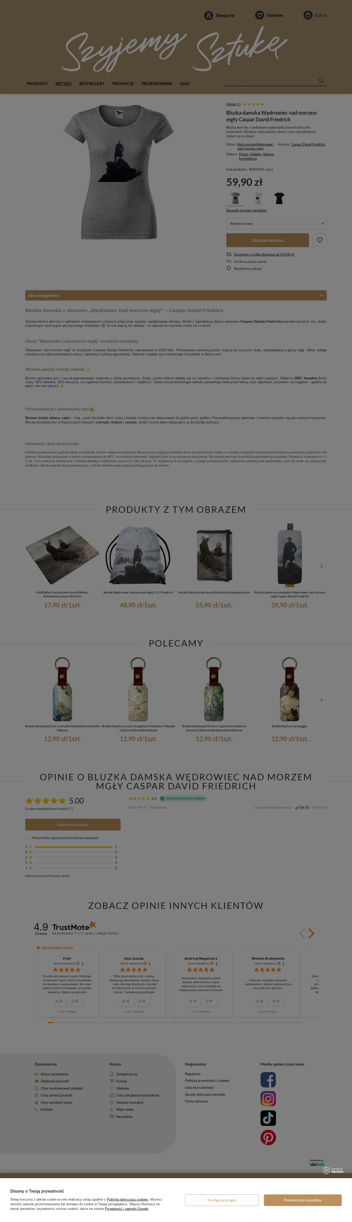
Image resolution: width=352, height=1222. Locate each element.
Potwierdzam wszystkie (302, 1200)
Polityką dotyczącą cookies (127, 1199)
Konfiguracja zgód (221, 1200)
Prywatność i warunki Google (126, 1209)
